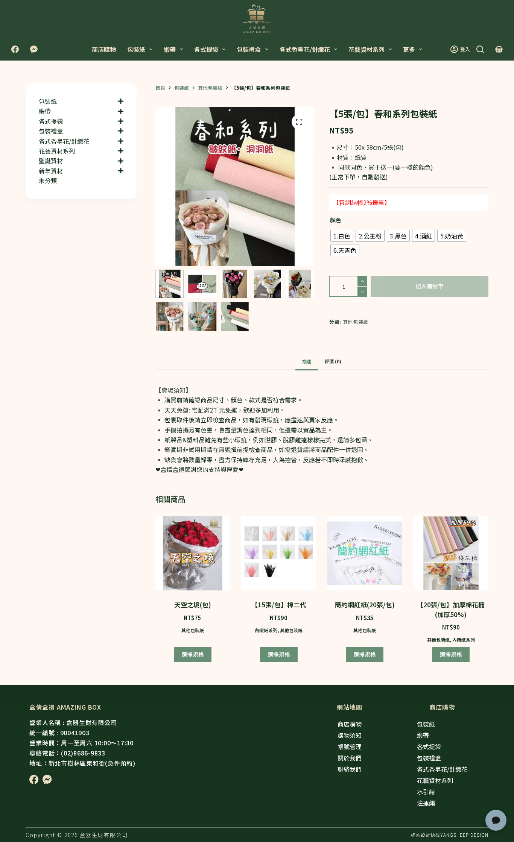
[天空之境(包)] (192, 553)
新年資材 (51, 170)
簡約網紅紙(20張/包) (365, 604)
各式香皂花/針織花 (305, 49)
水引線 (426, 791)
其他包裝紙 (355, 321)
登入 (465, 49)
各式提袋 (206, 49)
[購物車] (499, 49)
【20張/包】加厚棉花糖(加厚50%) (451, 609)
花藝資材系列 (366, 49)
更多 (409, 49)
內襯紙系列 (266, 630)
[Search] (480, 49)
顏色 (335, 220)
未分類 (48, 180)
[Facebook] (15, 49)
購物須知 (350, 735)
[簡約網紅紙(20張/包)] (364, 553)
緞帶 (170, 49)
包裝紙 (136, 49)
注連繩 (426, 802)
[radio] (342, 235)
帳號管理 (350, 746)
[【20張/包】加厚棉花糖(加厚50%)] (451, 553)
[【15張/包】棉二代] (278, 553)
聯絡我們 (350, 769)
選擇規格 (192, 654)
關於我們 (350, 757)
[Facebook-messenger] (47, 779)
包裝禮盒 (249, 49)
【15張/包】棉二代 (278, 604)
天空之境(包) (192, 604)
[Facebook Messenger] (34, 49)
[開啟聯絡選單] (495, 820)
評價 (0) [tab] (333, 361)
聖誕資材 (51, 160)
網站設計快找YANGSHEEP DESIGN (449, 834)
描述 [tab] (306, 361)
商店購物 (104, 49)
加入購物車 (429, 286)
